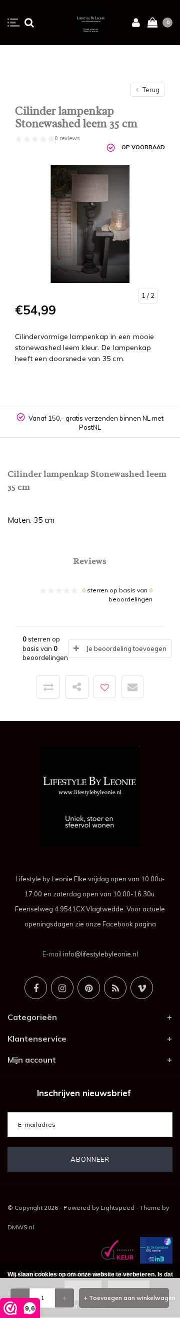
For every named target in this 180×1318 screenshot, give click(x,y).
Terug (150, 90)
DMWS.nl (21, 1227)
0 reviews (67, 138)
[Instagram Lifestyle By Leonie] (62, 987)
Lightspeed (117, 1207)
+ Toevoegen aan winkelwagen (126, 1297)
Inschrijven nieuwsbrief (84, 1093)
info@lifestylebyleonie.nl (100, 954)
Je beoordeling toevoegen (126, 648)
